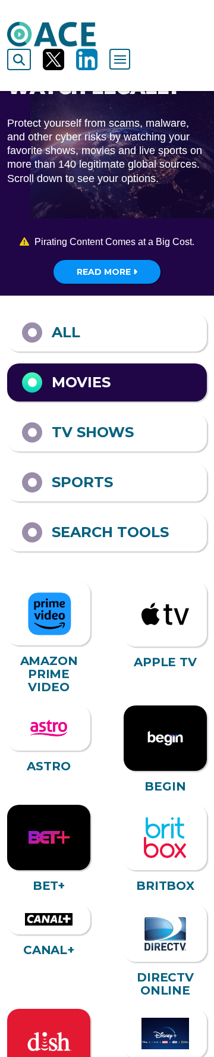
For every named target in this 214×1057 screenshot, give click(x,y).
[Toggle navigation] (119, 59)
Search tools (110, 532)
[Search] (19, 59)
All (66, 332)
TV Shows (93, 432)
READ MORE (105, 271)
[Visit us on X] (53, 59)
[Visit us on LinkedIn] (86, 59)
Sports (82, 482)
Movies (81, 382)
